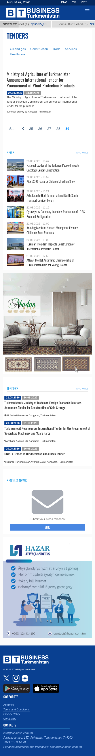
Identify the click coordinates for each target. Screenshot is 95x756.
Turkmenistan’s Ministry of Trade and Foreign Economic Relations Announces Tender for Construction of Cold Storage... (43, 405)
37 (49, 129)
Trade (56, 49)
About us (8, 704)
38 (58, 129)
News (10, 152)
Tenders (12, 388)
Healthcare (17, 54)
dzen (24, 678)
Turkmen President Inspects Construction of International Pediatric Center (50, 246)
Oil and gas (18, 49)
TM (74, 2)
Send (47, 527)
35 (31, 129)
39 (67, 129)
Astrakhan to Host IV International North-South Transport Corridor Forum (52, 198)
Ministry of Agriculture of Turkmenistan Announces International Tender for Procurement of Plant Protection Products (40, 80)
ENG (64, 2)
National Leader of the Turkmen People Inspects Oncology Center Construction (53, 167)
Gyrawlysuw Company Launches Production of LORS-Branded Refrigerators (56, 214)
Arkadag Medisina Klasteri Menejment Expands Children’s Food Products (52, 230)
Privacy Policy (11, 714)
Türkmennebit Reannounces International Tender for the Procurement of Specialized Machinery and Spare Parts (47, 430)
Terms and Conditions (16, 709)
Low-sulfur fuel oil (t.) (68, 24)
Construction (39, 49)
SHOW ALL (82, 152)
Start (13, 129)
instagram (15, 678)
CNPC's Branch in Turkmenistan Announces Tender (34, 453)
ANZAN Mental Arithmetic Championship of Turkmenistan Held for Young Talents (50, 262)
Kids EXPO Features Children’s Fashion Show (51, 181)
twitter (6, 678)
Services (71, 49)
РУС (84, 2)
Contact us (9, 718)
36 (40, 129)
